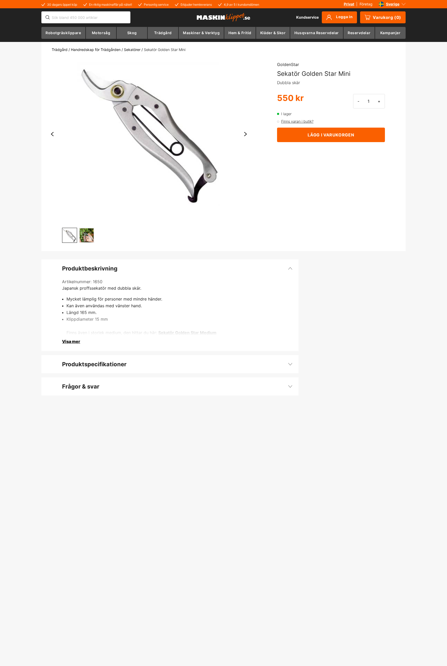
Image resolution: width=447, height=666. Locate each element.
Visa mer (71, 341)
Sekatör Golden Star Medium (187, 332)
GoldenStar (288, 64)
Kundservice (307, 17)
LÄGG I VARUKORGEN (331, 134)
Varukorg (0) (387, 17)
